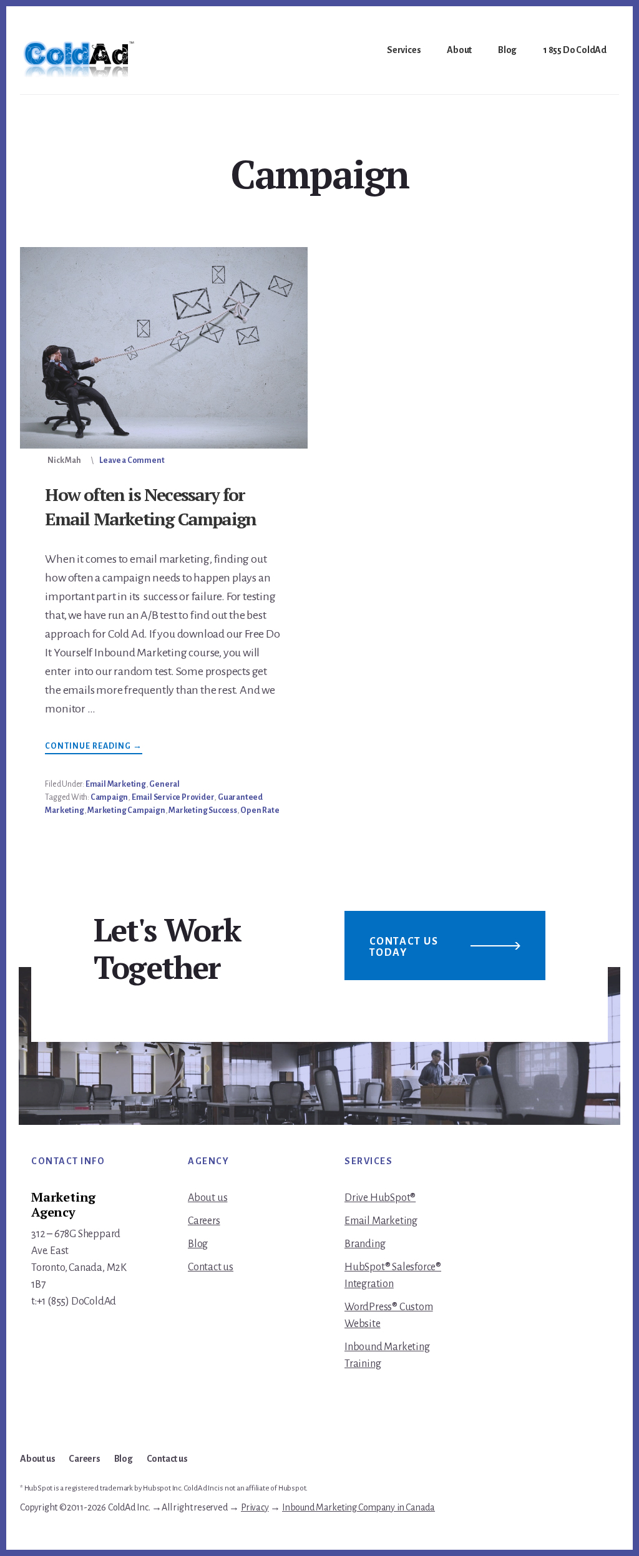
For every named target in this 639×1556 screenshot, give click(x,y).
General (164, 784)
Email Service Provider (173, 797)
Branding (364, 1244)
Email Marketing (115, 784)
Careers (204, 1221)
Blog (198, 1244)
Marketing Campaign (126, 810)
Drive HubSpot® (380, 1197)
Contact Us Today (404, 947)
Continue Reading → (93, 747)
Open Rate (259, 810)
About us (207, 1197)
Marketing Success (202, 810)
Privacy (255, 1507)
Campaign (109, 797)
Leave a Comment (131, 460)
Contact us (210, 1267)
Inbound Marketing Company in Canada (358, 1507)
